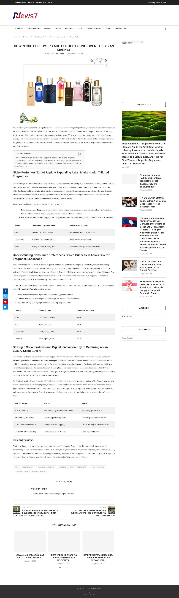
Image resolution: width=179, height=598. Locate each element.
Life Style (69, 29)
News (80, 29)
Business (19, 29)
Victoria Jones (58, 53)
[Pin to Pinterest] (5, 301)
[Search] (165, 29)
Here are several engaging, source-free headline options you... (98, 557)
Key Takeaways (21, 166)
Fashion (47, 29)
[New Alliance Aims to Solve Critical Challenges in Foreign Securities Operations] (30, 541)
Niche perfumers (21, 471)
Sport (108, 29)
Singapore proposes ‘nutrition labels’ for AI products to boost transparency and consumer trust (150, 181)
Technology (120, 29)
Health (58, 29)
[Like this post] (59, 482)
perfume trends (38, 471)
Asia (16, 467)
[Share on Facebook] (5, 291)
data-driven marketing (68, 381)
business (62, 467)
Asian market (27, 467)
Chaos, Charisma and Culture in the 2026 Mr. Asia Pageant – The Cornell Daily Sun (151, 265)
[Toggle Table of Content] (79, 154)
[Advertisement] (118, 15)
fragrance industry (78, 467)
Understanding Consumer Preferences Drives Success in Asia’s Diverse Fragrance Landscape (48, 160)
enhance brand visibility (98, 361)
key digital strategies (67, 392)
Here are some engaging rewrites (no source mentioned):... (64, 557)
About (50, 2)
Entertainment (33, 29)
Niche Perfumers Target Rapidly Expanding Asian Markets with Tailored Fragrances (45, 158)
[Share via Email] (5, 307)
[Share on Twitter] (5, 296)
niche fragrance (97, 467)
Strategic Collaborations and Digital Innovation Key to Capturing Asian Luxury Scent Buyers (49, 163)
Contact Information (37, 2)
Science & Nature (94, 29)
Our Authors (20, 2)
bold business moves (46, 467)
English (129, 43)
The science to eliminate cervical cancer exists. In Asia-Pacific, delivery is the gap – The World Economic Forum (152, 287)
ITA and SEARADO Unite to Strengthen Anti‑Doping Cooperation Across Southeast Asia (153, 202)
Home (15, 37)
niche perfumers (60, 128)
